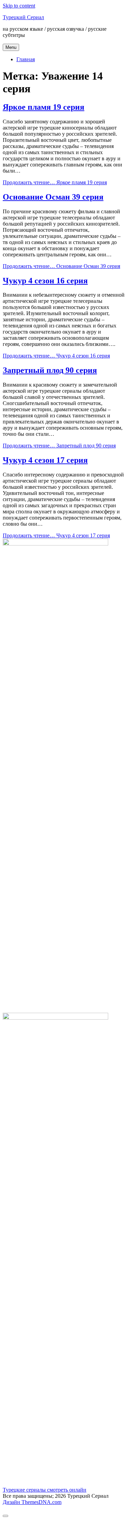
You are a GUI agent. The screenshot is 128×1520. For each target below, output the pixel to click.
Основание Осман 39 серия (53, 196)
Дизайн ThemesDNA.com (32, 1502)
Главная (25, 59)
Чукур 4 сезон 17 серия (45, 460)
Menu (10, 47)
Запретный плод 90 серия (50, 370)
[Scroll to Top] (5, 1516)
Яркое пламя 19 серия (43, 107)
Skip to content (19, 6)
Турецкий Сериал (23, 17)
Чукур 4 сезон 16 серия (45, 280)
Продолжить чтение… (55, 182)
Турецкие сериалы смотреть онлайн (44, 1490)
